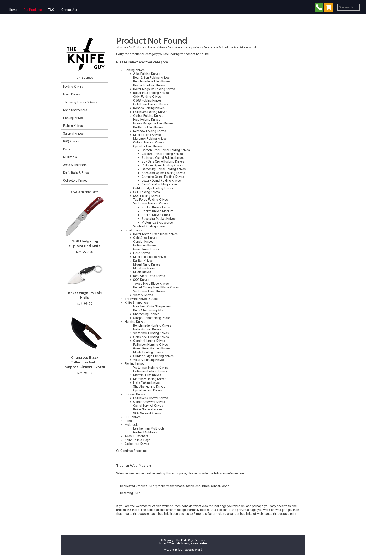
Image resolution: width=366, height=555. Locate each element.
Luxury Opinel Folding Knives (161, 180)
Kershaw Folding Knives (149, 131)
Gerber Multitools (145, 432)
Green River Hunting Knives (152, 348)
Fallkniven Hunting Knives (150, 344)
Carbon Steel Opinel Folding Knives (166, 150)
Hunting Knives (73, 118)
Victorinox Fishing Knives (150, 367)
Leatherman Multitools (149, 428)
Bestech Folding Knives (149, 85)
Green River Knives (146, 249)
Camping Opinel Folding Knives (163, 177)
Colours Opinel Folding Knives (162, 154)
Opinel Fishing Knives (147, 390)
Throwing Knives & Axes (80, 102)
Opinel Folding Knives (147, 146)
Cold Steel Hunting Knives (151, 337)
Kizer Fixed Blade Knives (150, 257)
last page (220, 506)
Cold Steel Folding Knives (150, 104)
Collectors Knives (75, 180)
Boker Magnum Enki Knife (85, 295)
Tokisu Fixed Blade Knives (151, 283)
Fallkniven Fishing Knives (150, 371)
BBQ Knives (71, 141)
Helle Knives (141, 253)
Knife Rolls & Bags (76, 173)
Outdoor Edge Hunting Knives (153, 356)
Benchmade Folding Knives (152, 81)
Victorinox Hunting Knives (151, 333)
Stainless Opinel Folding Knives (163, 158)
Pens (66, 149)
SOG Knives (141, 280)
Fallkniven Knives (145, 245)
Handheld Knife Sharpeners (152, 306)
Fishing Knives (73, 126)
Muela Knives (142, 272)
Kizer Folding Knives (147, 135)
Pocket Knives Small (156, 215)
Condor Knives (143, 241)
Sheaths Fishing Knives (149, 386)
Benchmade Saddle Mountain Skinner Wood (230, 47)
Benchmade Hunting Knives (184, 47)
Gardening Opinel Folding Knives (164, 169)
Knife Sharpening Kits (148, 310)
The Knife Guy (184, 540)
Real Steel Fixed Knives (149, 276)
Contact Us (69, 10)
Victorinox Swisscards (157, 222)
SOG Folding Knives (146, 196)
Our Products (33, 10)
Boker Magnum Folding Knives (154, 89)
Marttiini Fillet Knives (147, 375)
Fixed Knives (71, 94)
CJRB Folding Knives (147, 100)
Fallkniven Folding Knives (150, 112)
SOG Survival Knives (147, 413)
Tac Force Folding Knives (150, 200)
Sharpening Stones (146, 314)
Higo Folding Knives (146, 119)
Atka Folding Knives (146, 74)
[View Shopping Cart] (329, 8)
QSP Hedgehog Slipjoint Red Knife (85, 243)
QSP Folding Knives (146, 192)
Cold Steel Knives (145, 238)
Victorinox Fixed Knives (149, 291)
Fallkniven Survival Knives (150, 398)
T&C (51, 10)
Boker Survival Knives (148, 409)
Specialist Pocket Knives (159, 219)
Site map (200, 540)
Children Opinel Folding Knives (162, 165)
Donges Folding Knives (149, 108)
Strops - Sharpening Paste (151, 318)
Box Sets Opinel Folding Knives (163, 161)
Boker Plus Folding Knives (151, 93)
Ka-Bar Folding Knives (148, 127)
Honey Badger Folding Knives (153, 123)
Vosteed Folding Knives (149, 226)
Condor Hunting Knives (149, 341)
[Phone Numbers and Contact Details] (319, 8)
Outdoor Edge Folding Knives (153, 188)
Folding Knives (73, 86)
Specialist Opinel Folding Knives (163, 173)
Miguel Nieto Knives (146, 264)
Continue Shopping (133, 451)
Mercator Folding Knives (150, 138)
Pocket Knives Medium (157, 211)
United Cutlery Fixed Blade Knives (156, 287)
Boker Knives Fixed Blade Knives (155, 234)
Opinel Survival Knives (148, 406)
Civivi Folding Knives (147, 97)
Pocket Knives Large (156, 207)
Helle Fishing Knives (147, 383)
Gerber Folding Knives (148, 116)
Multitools (70, 157)
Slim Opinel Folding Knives (160, 184)
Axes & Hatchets (75, 165)
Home (13, 10)
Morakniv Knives (144, 268)
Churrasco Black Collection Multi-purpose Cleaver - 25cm (84, 362)
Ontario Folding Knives (148, 142)
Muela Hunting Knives (148, 352)
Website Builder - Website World (183, 549)
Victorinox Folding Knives (150, 203)
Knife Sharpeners (75, 110)
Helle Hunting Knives (147, 329)
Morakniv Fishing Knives (149, 379)
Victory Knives (143, 295)
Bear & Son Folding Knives (151, 77)
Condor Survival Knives (149, 402)
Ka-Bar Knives (143, 261)
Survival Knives (73, 133)
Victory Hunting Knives (149, 360)
